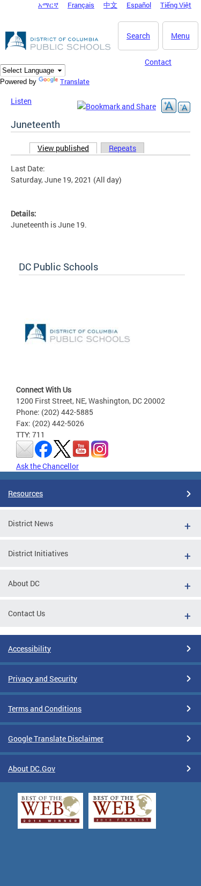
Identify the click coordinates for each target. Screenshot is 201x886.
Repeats (122, 148)
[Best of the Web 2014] (50, 823)
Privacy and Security (42, 678)
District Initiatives (38, 553)
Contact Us (26, 613)
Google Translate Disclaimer (55, 738)
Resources (25, 493)
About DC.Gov (31, 768)
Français (81, 5)
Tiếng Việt (175, 5)
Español (138, 5)
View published (67, 148)
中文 (110, 5)
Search (138, 36)
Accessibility (29, 648)
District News (30, 523)
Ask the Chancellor (47, 466)
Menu (180, 36)
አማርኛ (48, 5)
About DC (24, 583)
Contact (158, 62)
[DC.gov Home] (59, 48)
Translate (75, 81)
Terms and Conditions (44, 708)
